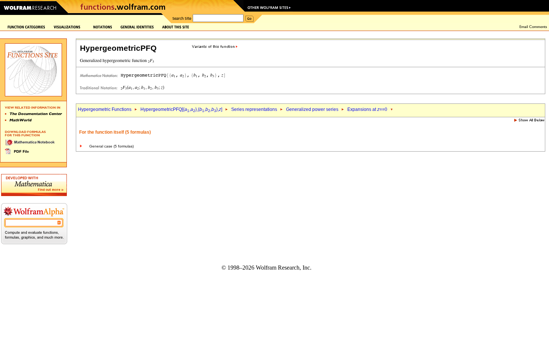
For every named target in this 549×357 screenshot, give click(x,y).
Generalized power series (312, 109)
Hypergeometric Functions (104, 109)
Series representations (254, 109)
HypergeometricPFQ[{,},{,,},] (181, 109)
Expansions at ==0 (367, 109)
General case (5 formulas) (111, 146)
